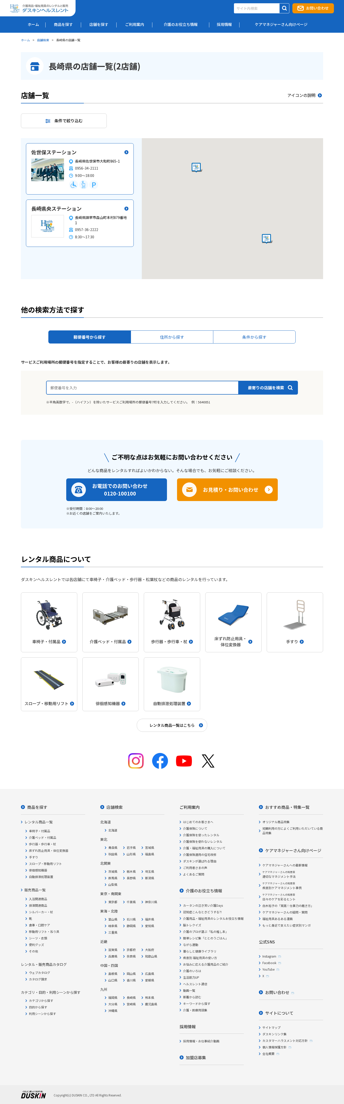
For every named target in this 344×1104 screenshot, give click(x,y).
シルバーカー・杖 (41, 912)
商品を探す (37, 807)
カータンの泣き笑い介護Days (203, 905)
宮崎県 (131, 1004)
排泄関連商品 (38, 905)
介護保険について (195, 828)
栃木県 (131, 871)
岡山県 (131, 973)
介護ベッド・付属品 (42, 837)
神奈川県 (151, 902)
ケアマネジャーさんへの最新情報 (284, 865)
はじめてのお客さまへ (198, 822)
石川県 (131, 919)
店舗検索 (43, 40)
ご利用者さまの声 (195, 867)
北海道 (112, 830)
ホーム (25, 40)
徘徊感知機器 (38, 870)
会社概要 (268, 1053)
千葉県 (131, 902)
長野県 (131, 878)
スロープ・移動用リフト (45, 863)
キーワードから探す (196, 1003)
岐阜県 (112, 926)
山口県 (112, 980)
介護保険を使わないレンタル (202, 841)
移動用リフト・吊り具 (44, 931)
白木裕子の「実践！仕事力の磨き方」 (288, 905)
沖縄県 (112, 1010)
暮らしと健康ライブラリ (199, 951)
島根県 (112, 973)
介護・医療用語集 (195, 1010)
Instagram (269, 956)
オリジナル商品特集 (276, 822)
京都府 (131, 949)
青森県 (112, 847)
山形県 (131, 854)
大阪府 (149, 949)
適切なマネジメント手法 (279, 874)
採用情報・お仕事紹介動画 (201, 1041)
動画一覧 (189, 990)
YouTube (268, 969)
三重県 (112, 932)
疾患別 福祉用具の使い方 (200, 958)
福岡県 (112, 997)
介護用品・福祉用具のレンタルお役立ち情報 (213, 918)
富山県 (112, 919)
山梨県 (112, 884)
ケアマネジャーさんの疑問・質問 (284, 912)
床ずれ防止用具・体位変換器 (48, 850)
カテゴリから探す (41, 1000)
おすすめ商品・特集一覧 (287, 807)
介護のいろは (192, 971)
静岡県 (131, 926)
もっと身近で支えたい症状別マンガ (286, 925)
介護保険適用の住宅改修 (199, 854)
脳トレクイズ (192, 925)
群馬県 (112, 878)
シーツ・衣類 (38, 938)
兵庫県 (112, 956)
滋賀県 (112, 949)
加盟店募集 (196, 1057)
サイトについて (279, 1013)
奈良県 (131, 956)
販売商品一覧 (35, 890)
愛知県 (149, 926)
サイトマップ (271, 1027)
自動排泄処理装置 (41, 876)
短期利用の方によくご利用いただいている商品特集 (292, 830)
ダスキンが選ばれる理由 (199, 861)
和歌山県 (151, 956)
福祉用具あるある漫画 (277, 919)
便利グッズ (36, 944)
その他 (33, 951)
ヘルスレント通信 (195, 984)
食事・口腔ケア (39, 925)
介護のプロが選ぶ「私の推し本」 (205, 931)
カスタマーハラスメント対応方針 (285, 1040)
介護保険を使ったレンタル (201, 835)
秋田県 (112, 854)
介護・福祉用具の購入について (204, 848)
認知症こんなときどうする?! (202, 912)
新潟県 (149, 878)
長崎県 (131, 997)
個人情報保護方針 (274, 1047)
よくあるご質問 (193, 874)
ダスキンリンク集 (274, 1034)
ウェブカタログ (39, 972)
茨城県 (112, 871)
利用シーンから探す (42, 1013)
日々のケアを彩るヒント (279, 897)
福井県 (149, 919)
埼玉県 (149, 871)
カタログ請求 (38, 979)
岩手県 (131, 847)
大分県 (112, 1004)
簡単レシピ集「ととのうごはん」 (205, 938)
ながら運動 (190, 944)
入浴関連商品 (38, 899)
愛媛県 (149, 980)
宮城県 (149, 847)
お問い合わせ (317, 8)
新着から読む (192, 997)
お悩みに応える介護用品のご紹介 (205, 964)
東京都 (112, 902)
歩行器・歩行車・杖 (42, 844)
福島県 (149, 854)
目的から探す (38, 1007)
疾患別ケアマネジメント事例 (282, 886)
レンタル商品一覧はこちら (172, 725)
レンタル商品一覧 (38, 822)
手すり (33, 857)
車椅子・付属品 (39, 831)
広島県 (149, 973)
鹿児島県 (151, 1004)
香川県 (131, 980)
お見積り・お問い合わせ (230, 489)
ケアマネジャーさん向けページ (293, 850)
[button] (197, 168)
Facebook (269, 963)
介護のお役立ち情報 (204, 891)
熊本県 (149, 997)
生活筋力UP (191, 977)
